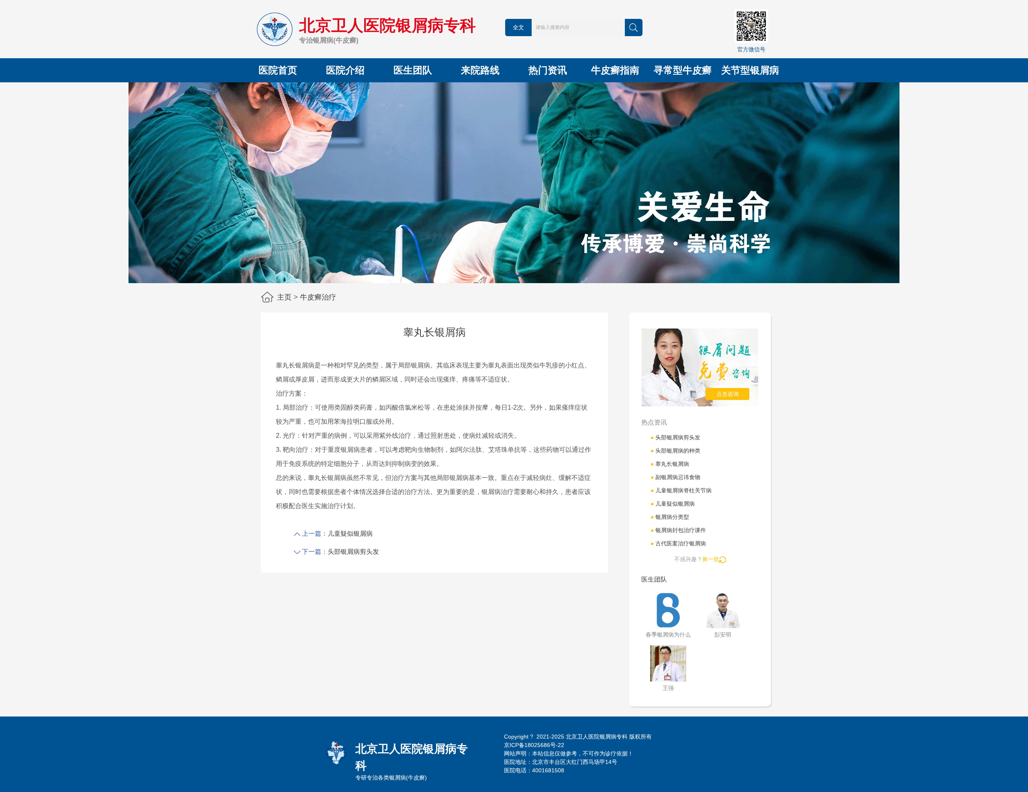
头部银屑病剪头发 (353, 551)
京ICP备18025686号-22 (534, 745)
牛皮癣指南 (615, 70)
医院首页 (278, 70)
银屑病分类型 (670, 517)
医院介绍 (345, 70)
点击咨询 (727, 394)
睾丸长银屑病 (670, 464)
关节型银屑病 (750, 70)
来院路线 (480, 70)
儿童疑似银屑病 (350, 533)
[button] (514, 276)
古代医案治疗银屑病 (678, 543)
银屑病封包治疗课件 (678, 530)
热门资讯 (547, 70)
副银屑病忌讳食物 (675, 477)
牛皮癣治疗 (318, 297)
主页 (284, 297)
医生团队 (413, 70)
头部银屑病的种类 (675, 450)
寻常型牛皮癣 (683, 70)
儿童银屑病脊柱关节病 (681, 490)
